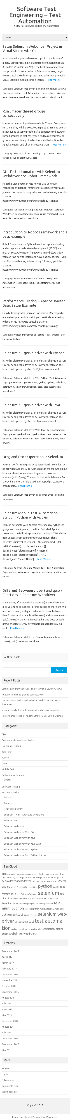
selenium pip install (44, 904)
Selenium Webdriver (24, 88)
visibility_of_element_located (24, 929)
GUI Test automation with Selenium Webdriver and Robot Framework (31, 174)
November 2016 (10, 980)
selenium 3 (8, 386)
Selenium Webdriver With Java (30, 430)
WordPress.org (10, 1091)
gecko (12, 434)
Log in (5, 1074)
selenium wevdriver (19, 97)
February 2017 (9, 968)
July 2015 (6, 1003)
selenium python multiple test (38, 909)
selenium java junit (27, 904)
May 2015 (7, 1015)
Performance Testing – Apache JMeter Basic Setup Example (34, 303)
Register (6, 1068)
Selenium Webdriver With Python (31, 378)
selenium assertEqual (19, 899)
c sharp (51, 93)
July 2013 (6, 1032)
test (35, 157)
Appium (28, 568)
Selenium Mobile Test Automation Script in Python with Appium (30, 515)
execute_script (13, 878)
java (49, 434)
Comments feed (10, 1086)
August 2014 (8, 1026)
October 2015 (9, 986)
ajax (4, 873)
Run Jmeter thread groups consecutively (24, 113)
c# (58, 93)
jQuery (5, 757)
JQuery (6, 886)
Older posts (12, 657)
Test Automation (31, 93)
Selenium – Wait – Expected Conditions (24, 814)
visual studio (56, 97)
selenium (60, 382)
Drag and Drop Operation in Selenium (33, 457)
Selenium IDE (10, 820)
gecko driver (15, 382)
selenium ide (53, 899)
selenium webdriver (23, 438)
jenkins (54, 881)
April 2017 (7, 957)
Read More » (54, 79)
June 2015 (7, 1009)
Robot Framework (43, 209)
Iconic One (17, 1117)
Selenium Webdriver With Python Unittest (25, 855)
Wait (40, 929)
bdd (31, 283)
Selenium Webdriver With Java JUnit (22, 843)
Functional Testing (23, 209)
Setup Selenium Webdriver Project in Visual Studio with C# (32, 48)
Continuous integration (49, 874)
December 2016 (10, 974)
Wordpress (51, 1117)
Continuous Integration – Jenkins (18, 740)
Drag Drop (47, 494)
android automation (19, 572)
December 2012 (10, 1038)
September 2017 (10, 951)
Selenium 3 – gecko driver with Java (31, 405)
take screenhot (21, 922)
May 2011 (7, 1050)
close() (6, 641)
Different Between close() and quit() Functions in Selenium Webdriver (32, 592)
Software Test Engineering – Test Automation (35, 14)
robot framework (49, 214)
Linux (4, 763)
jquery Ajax (15, 887)
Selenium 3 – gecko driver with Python (33, 353)
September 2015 (10, 992)
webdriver (33, 218)
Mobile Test (39, 568)
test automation (39, 97)
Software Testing (12, 93)
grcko (42, 382)
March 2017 (8, 963)
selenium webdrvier (26, 386)
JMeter (17, 153)
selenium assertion (37, 899)
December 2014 (10, 1021)
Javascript (7, 751)
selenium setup (31, 915)
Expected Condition (29, 878)
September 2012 (10, 1044)
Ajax (4, 734)
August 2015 (8, 997)
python (50, 382)
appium (36, 572)
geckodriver (30, 382)
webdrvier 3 (9, 391)
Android (18, 568)
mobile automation (52, 572)
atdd (25, 283)
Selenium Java (10, 903)
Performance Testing (33, 334)
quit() (14, 641)
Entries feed (8, 1080)
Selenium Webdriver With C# (51, 88)
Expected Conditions (47, 878)
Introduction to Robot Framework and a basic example (30, 710)
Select (17, 894)
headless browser (38, 881)
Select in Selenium (29, 894)
